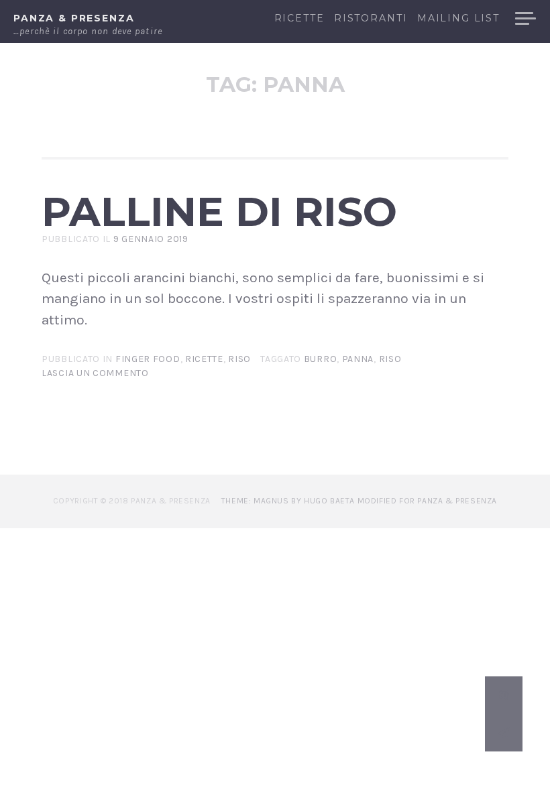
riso (390, 359)
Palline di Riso (219, 211)
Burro (320, 359)
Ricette (299, 18)
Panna (358, 359)
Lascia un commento (95, 373)
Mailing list (458, 18)
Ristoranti (370, 18)
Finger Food (147, 359)
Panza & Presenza (74, 18)
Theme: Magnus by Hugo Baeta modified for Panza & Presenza (359, 500)
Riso (239, 359)
